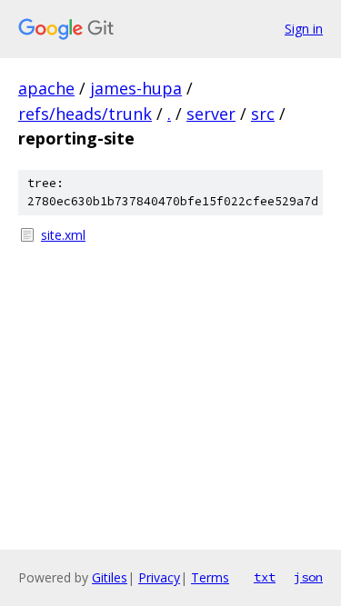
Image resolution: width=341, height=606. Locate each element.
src (263, 113)
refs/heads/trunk (85, 113)
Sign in (304, 28)
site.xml (63, 234)
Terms (210, 577)
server (211, 113)
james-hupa (136, 88)
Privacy (159, 577)
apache (46, 88)
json (308, 577)
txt (265, 577)
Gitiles (109, 577)
